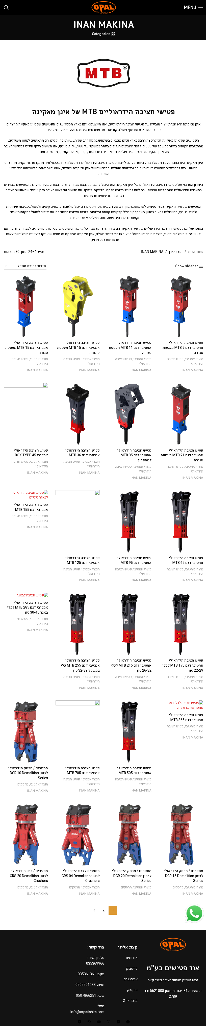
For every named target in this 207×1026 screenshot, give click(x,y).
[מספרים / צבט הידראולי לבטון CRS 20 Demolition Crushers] (26, 834)
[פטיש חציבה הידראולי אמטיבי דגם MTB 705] (78, 732)
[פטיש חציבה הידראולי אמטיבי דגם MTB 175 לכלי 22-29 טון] (181, 624)
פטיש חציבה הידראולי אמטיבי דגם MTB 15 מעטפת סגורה (26, 347)
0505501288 (85, 984)
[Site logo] (103, 7)
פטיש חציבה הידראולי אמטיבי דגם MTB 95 (134, 560)
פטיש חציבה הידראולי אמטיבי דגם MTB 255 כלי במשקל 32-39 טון (80, 665)
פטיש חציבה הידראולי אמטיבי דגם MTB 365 (186, 717)
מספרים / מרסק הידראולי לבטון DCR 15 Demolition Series (183, 875)
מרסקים (22, 784)
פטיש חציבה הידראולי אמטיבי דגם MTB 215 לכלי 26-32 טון (131, 665)
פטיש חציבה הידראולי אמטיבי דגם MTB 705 (82, 771)
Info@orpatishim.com (87, 1012)
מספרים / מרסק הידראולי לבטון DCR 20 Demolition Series (131, 875)
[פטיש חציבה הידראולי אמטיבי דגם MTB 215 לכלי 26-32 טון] (129, 624)
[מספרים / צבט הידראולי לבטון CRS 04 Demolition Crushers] (78, 834)
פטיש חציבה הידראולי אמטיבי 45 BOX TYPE (31, 453)
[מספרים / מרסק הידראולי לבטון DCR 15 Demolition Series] (181, 834)
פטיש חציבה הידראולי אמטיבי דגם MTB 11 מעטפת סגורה (130, 347)
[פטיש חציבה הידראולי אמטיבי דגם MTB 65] (181, 521)
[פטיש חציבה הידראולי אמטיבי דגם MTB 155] (26, 495)
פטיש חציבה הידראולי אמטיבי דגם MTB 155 (31, 507)
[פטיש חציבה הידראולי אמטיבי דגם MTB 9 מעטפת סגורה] (181, 306)
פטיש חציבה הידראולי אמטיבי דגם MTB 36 (82, 453)
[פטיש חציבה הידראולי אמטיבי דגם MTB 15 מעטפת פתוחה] (78, 306)
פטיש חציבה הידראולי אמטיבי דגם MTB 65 (186, 560)
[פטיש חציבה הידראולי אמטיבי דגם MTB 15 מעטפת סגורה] (26, 306)
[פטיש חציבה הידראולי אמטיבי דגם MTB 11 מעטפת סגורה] (129, 306)
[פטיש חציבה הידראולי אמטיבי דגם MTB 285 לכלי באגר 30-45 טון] (26, 595)
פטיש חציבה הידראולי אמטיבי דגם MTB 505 (134, 771)
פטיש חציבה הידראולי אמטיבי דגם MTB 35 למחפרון (134, 455)
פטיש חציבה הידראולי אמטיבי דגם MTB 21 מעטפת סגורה (182, 455)
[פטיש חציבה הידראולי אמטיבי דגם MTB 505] (129, 732)
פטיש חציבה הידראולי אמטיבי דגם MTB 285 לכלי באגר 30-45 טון (27, 607)
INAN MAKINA (193, 370)
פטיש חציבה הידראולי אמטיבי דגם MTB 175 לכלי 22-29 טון (182, 665)
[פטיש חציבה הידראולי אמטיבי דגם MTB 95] (129, 521)
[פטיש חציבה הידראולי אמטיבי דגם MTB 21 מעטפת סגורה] (181, 414)
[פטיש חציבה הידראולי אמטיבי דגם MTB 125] (78, 521)
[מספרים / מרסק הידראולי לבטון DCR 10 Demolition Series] (26, 732)
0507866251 (86, 995)
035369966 (95, 963)
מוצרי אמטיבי (194, 359)
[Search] (6, 8)
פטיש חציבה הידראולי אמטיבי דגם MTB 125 (82, 560)
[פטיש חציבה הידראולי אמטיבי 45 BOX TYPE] (26, 414)
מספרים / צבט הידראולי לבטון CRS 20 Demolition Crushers (29, 875)
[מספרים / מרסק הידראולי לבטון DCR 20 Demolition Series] (129, 834)
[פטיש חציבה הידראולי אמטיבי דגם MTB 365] (181, 705)
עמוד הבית (195, 251)
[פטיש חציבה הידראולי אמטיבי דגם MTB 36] (78, 414)
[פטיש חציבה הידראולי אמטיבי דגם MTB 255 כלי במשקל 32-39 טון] (78, 624)
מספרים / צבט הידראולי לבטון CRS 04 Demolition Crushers (81, 875)
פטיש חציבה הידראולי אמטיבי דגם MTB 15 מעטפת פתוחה (78, 347)
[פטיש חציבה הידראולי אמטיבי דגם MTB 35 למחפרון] (129, 414)
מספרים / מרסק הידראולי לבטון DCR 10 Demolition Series (28, 773)
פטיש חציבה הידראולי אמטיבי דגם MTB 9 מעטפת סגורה (183, 347)
